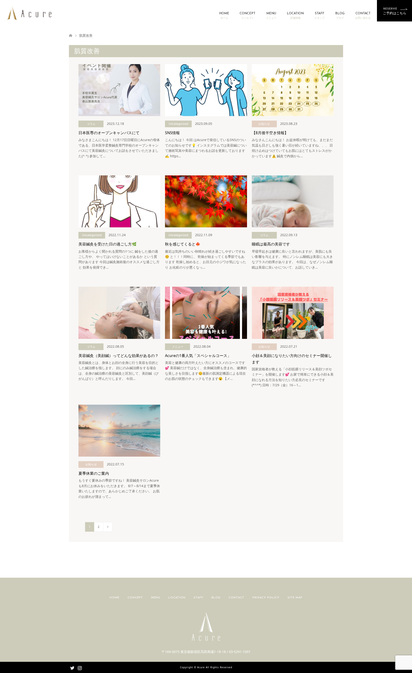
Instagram (79, 667)
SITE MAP (295, 597)
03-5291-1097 (239, 651)
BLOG (340, 16)
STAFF (319, 16)
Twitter (72, 667)
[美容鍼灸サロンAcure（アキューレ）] (29, 12)
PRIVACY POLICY (265, 597)
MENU (271, 16)
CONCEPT (247, 16)
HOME (224, 16)
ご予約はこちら (394, 11)
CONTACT (363, 16)
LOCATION (295, 16)
